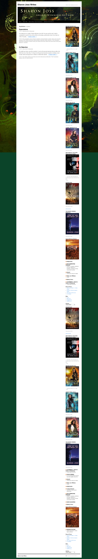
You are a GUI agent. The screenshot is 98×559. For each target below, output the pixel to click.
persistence (38, 38)
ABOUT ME (25, 21)
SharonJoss (32, 31)
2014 (23, 56)
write (39, 56)
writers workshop (37, 40)
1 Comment (25, 42)
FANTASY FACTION (71, 529)
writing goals (58, 41)
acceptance (57, 40)
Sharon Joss (54, 38)
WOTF (24, 40)
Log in (68, 297)
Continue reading (32, 36)
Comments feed (69, 299)
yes (25, 57)
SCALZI (68, 272)
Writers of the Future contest (51, 41)
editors (26, 56)
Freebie (68, 277)
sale (32, 56)
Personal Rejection (44, 38)
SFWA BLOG (69, 261)
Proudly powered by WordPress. (72, 555)
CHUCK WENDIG (70, 474)
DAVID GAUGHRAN (71, 502)
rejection (49, 38)
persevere (34, 38)
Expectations (23, 29)
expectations (27, 38)
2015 (23, 38)
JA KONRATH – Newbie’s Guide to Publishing (72, 282)
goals (31, 38)
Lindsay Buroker (70, 488)
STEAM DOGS (68, 208)
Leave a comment (29, 57)
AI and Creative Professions (71, 284)
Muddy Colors (70, 279)
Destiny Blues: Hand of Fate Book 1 (36, 21)
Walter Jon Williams (71, 276)
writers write (42, 40)
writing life (49, 40)
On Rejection (23, 47)
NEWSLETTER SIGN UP (49, 21)
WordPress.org (69, 301)
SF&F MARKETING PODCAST (70, 264)
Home (20, 21)
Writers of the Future (29, 40)
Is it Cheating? (69, 293)
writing (46, 40)
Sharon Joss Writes (27, 4)
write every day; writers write (45, 56)
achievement (21, 41)
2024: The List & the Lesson (71, 292)
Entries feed (68, 298)
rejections (31, 41)
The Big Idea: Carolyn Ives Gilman (72, 273)
